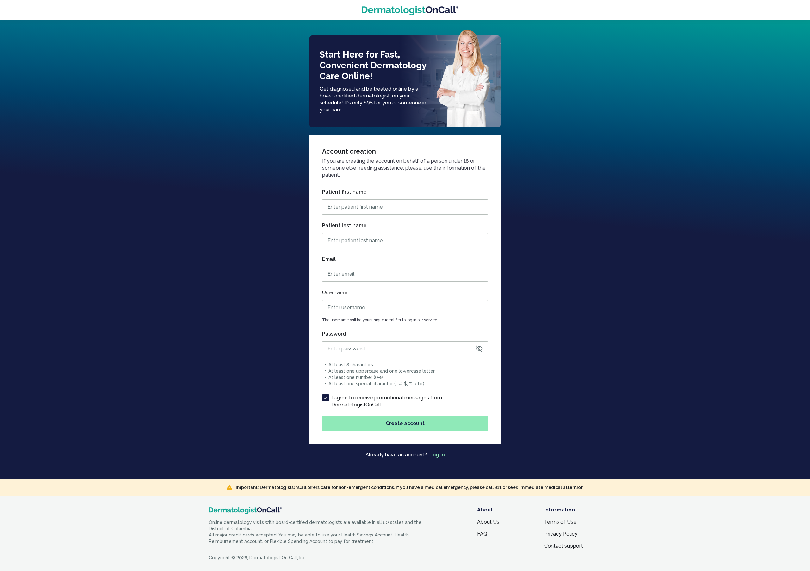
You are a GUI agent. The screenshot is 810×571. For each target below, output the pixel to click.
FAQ (482, 534)
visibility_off (479, 349)
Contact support (563, 546)
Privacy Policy (560, 534)
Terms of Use (560, 522)
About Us (488, 522)
